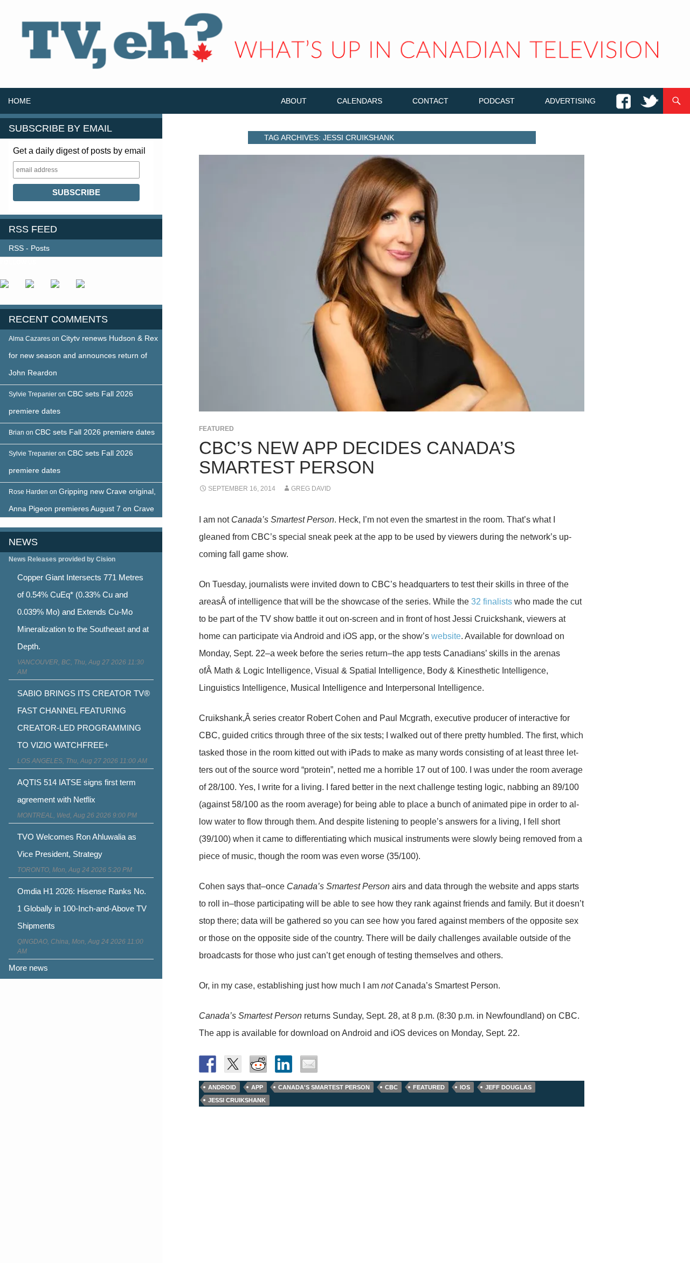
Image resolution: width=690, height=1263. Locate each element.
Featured (216, 429)
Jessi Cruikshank (237, 1100)
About (294, 101)
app (257, 1087)
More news (28, 967)
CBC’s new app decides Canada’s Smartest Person (357, 457)
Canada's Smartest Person (324, 1087)
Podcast (497, 101)
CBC (391, 1087)
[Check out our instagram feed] (84, 288)
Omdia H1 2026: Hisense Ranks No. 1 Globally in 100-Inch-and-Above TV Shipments (82, 908)
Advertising (570, 101)
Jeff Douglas (508, 1087)
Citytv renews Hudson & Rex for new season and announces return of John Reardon (83, 355)
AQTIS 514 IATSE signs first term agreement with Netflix (76, 791)
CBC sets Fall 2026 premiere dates (95, 432)
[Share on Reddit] (258, 1064)
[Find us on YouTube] (59, 288)
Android (222, 1087)
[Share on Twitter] (233, 1064)
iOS (465, 1087)
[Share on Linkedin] (283, 1064)
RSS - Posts (29, 248)
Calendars (359, 101)
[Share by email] (309, 1064)
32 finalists (491, 601)
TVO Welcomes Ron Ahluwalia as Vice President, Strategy (76, 845)
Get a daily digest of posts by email (79, 150)
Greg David (311, 488)
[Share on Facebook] (207, 1064)
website (446, 636)
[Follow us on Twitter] (34, 288)
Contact (430, 101)
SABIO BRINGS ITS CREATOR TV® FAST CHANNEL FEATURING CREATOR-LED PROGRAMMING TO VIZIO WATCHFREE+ (83, 719)
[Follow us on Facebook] (8, 288)
